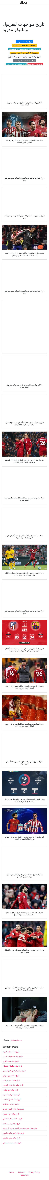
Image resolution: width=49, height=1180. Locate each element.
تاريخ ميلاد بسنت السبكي (12, 1142)
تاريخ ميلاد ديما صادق (10, 1090)
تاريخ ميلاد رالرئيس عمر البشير (14, 1070)
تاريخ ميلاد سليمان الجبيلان (12, 1066)
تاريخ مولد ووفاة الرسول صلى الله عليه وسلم (24, 49)
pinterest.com (16, 1040)
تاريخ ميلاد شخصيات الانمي (13, 1056)
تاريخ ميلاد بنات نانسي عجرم (13, 1109)
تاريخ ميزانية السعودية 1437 (16, 64)
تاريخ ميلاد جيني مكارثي (11, 1137)
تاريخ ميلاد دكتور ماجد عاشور (13, 1133)
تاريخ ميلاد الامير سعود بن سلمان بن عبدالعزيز (24, 56)
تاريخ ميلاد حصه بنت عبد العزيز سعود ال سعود (20, 1128)
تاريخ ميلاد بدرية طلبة (11, 1104)
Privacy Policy (34, 1172)
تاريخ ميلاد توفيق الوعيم (11, 1094)
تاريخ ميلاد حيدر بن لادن (11, 1080)
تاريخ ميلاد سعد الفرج (11, 1061)
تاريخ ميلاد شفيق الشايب (12, 1099)
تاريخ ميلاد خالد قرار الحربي (13, 1085)
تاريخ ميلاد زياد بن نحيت (11, 1123)
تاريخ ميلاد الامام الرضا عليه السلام (24, 45)
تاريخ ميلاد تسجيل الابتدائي (12, 1118)
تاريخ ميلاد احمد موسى (24, 41)
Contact (21, 1172)
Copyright (24, 1175)
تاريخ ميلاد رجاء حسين (11, 1113)
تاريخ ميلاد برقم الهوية (11, 1051)
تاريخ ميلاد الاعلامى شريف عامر (24, 60)
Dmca (11, 1172)
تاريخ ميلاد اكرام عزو (35, 64)
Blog (23, 2)
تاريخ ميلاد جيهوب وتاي (11, 1075)
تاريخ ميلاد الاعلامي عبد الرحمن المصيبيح (25, 53)
